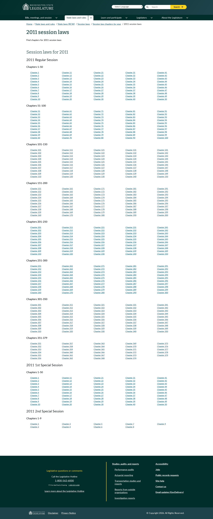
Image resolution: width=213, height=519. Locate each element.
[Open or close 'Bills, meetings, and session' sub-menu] (56, 17)
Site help (160, 481)
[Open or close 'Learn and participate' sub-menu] (126, 17)
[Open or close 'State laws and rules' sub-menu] (90, 17)
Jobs (158, 470)
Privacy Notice (68, 513)
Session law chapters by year (107, 24)
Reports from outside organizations (125, 491)
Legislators (142, 18)
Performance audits (124, 470)
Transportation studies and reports (128, 482)
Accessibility (162, 464)
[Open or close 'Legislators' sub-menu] (151, 17)
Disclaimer (53, 513)
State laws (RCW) (66, 24)
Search (177, 7)
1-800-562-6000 (64, 480)
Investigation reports (125, 498)
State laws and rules (76, 18)
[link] (45, 72)
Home (29, 24)
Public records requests (167, 475)
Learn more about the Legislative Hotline (64, 491)
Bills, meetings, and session (38, 18)
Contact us (161, 487)
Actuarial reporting (124, 475)
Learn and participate (111, 18)
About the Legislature (172, 18)
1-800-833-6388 (74, 485)
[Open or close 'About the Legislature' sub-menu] (187, 17)
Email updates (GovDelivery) (170, 492)
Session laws (84, 24)
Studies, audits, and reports (125, 464)
